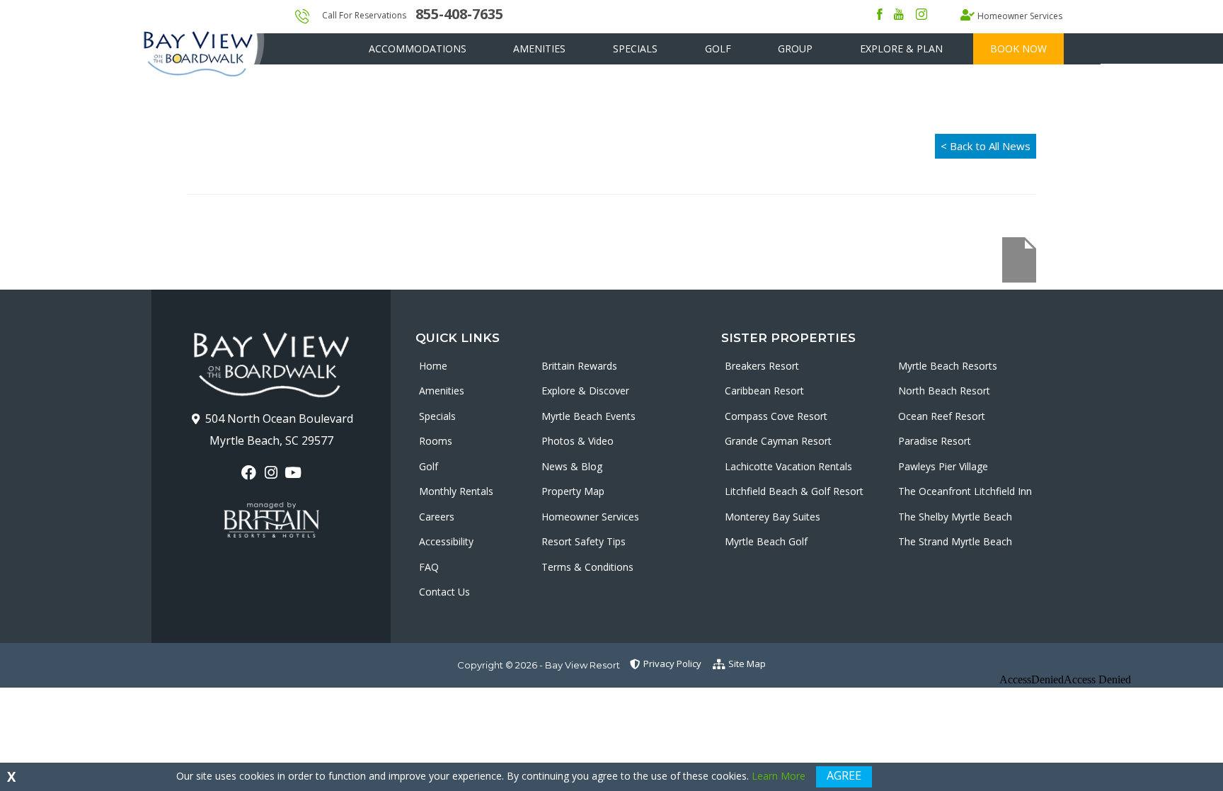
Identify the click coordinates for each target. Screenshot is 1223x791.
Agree (844, 775)
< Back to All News (985, 146)
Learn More (778, 776)
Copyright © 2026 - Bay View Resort (538, 665)
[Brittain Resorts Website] (271, 519)
